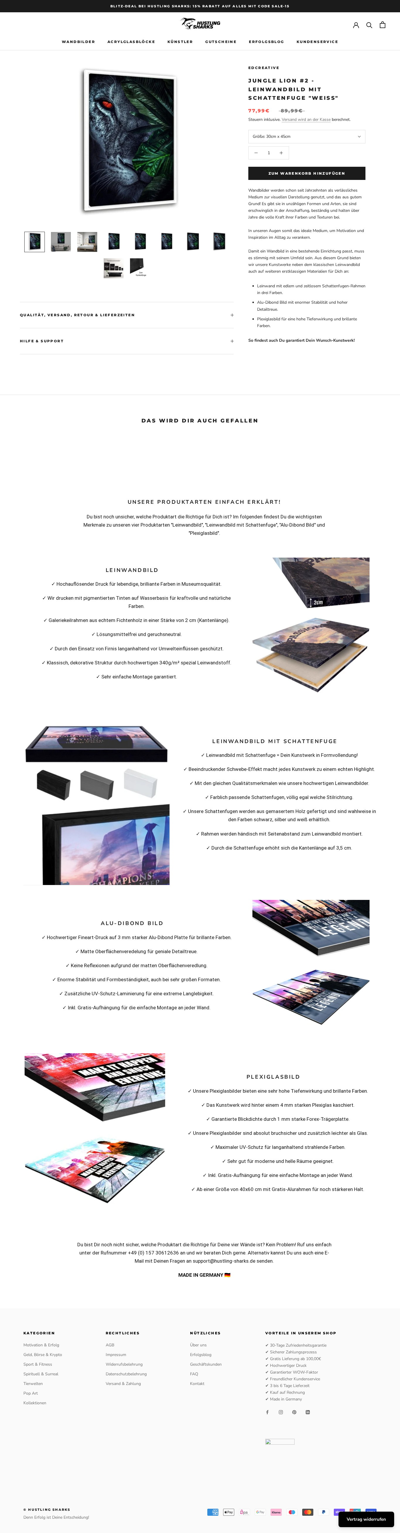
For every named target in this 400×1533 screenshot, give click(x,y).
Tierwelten (33, 1383)
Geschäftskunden (206, 1364)
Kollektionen (34, 1403)
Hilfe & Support (42, 341)
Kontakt (197, 1383)
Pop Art (30, 1393)
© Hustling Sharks (46, 1510)
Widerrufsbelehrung (124, 1364)
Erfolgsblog (266, 41)
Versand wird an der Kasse (306, 119)
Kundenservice (317, 41)
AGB (110, 1345)
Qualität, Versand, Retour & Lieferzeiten (77, 315)
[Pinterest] (294, 1412)
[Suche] (369, 25)
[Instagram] (281, 1412)
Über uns (198, 1345)
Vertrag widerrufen (366, 1519)
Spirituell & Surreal (40, 1374)
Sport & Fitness (37, 1364)
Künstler (180, 41)
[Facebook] (267, 1412)
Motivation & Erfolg (41, 1345)
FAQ (194, 1374)
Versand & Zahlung (123, 1383)
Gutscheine (221, 41)
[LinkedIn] (308, 1412)
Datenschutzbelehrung (126, 1374)
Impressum (116, 1354)
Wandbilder (78, 41)
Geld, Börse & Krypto (42, 1354)
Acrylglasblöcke (131, 41)
